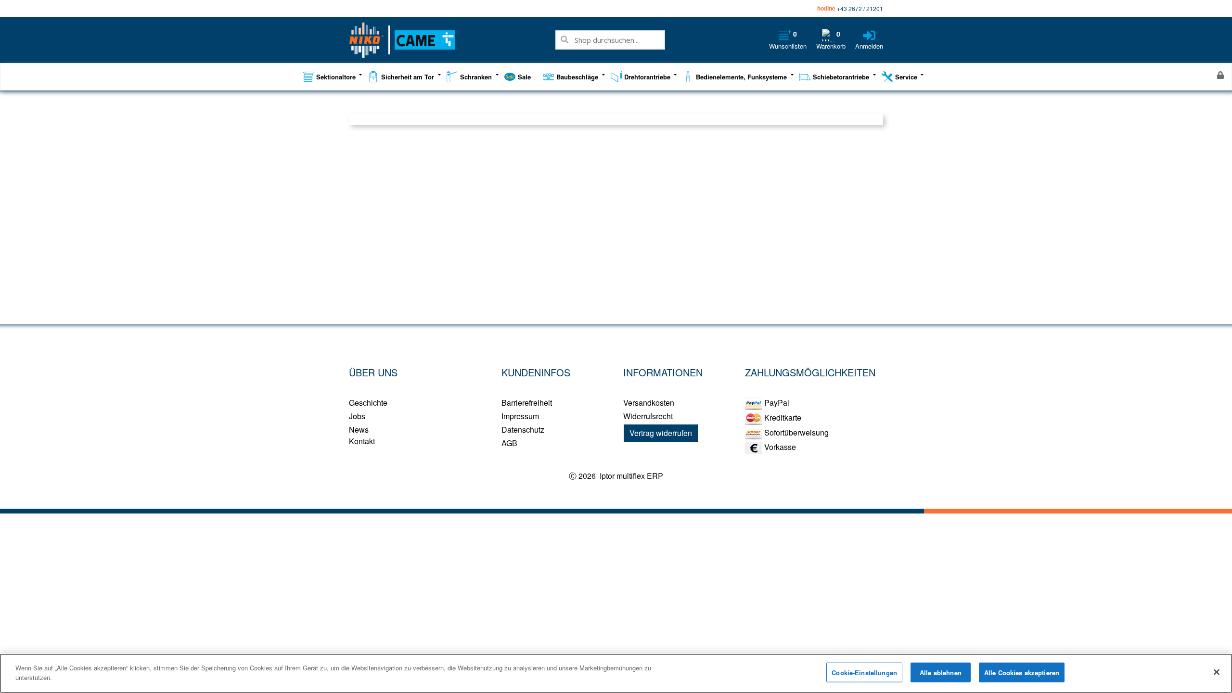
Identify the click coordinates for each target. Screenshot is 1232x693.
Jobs (357, 416)
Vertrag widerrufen (660, 432)
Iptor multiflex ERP (630, 475)
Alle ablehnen (941, 672)
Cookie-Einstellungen (864, 672)
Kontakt (362, 441)
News (359, 429)
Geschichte (368, 402)
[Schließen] (1216, 671)
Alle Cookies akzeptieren (1021, 672)
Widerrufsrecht (648, 416)
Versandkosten (648, 402)
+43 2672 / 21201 (860, 8)
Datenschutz (522, 429)
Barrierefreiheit (526, 402)
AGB (509, 443)
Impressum (520, 416)
